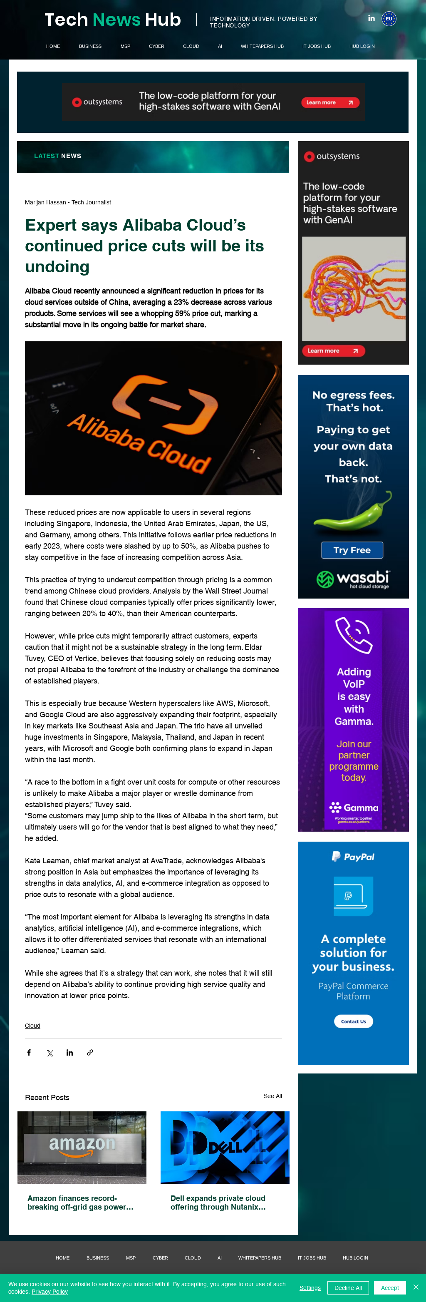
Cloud (32, 1025)
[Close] (416, 1287)
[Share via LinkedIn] (70, 1052)
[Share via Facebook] (29, 1052)
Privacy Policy (50, 1291)
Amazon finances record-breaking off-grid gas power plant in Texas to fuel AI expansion (76, 1202)
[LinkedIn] (371, 17)
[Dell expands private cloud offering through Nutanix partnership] (225, 1147)
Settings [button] (310, 1288)
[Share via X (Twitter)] (49, 1052)
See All (273, 1096)
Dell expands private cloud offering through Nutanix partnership (218, 1202)
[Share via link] (90, 1052)
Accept (390, 1288)
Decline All (348, 1288)
